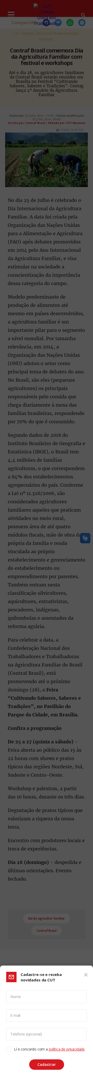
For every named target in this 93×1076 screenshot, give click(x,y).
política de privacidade (67, 1049)
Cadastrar (46, 1064)
